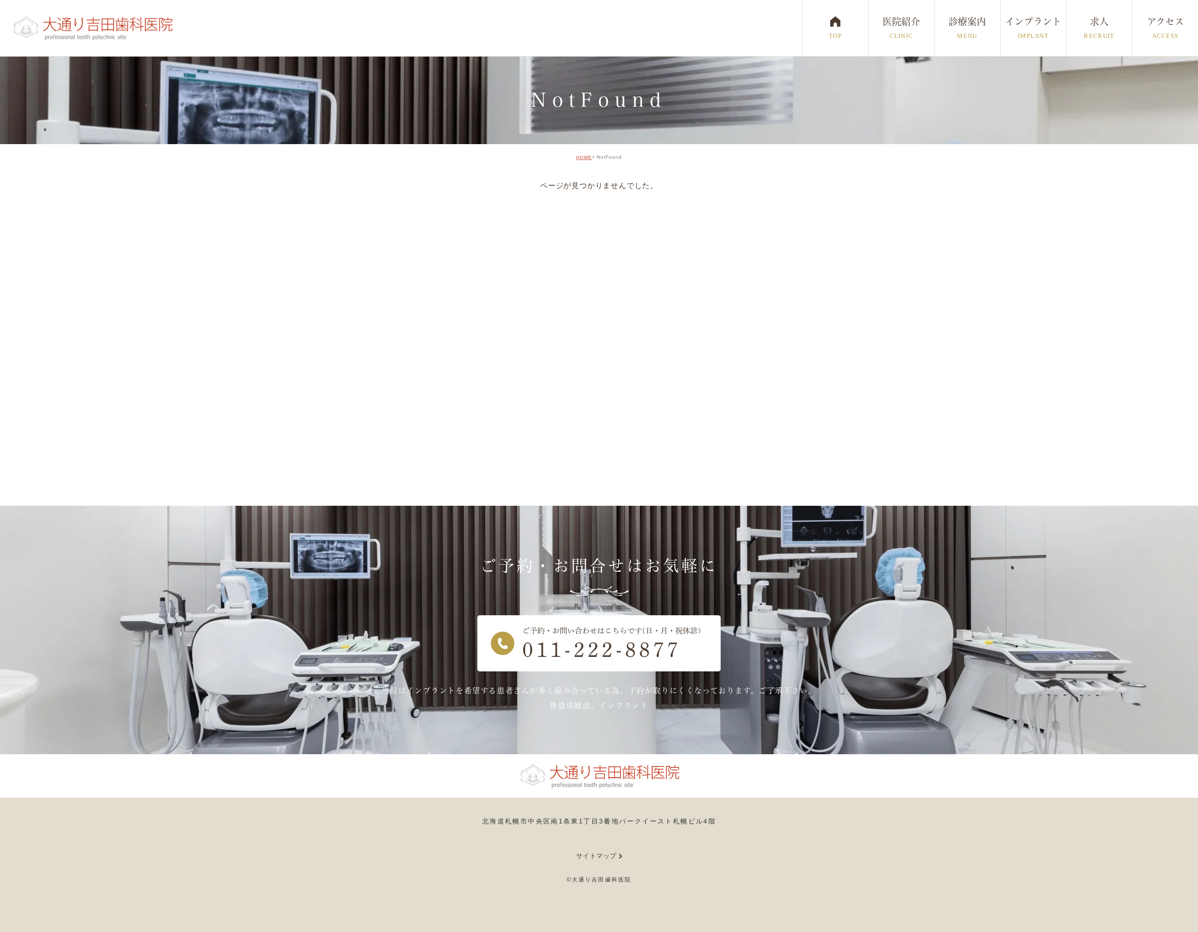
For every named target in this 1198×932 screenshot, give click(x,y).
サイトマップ (596, 855)
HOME (584, 157)
